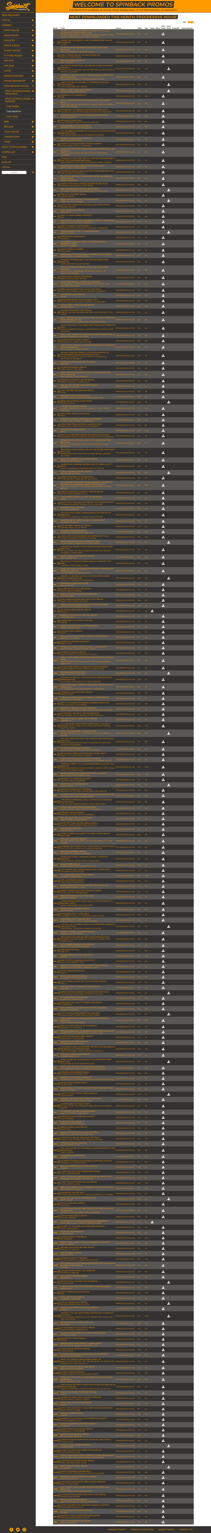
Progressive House (16, 86)
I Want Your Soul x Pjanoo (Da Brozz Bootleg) (84, 184)
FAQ (4, 157)
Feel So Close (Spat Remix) (73, 194)
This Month (13, 111)
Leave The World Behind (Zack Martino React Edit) (86, 1177)
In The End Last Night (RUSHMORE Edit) (80, 713)
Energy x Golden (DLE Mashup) (76, 1077)
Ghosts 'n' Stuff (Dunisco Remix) (77, 1429)
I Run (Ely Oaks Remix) (71, 1122)
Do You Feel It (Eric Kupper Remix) (77, 305)
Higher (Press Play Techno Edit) (77, 955)
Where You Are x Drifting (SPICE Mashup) (81, 1397)
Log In (6, 167)
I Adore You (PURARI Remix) (74, 406)
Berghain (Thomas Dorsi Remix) (76, 401)
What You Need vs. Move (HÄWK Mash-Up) (81, 1359)
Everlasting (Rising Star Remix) (76, 276)
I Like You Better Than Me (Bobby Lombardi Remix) (86, 1286)
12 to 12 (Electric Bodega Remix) (76, 1510)
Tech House (11, 131)
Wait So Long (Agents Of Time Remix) (79, 1026)
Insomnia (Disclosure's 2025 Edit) (77, 1322)
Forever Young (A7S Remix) (74, 531)
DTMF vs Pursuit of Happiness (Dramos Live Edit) (85, 1505)
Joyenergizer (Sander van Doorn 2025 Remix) (83, 1494)
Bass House (11, 35)
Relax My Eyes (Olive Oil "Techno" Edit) (80, 1132)
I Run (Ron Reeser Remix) (73, 1155)
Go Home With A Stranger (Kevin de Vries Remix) (84, 1221)
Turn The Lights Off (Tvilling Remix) (79, 1182)
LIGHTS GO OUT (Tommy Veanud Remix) (79, 1093)
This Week (12, 106)
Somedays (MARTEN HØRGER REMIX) (77, 380)
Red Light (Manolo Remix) (73, 839)
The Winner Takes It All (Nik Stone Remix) (81, 497)
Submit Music (166, 1529)
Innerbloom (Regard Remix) (74, 583)
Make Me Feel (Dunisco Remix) (75, 1349)
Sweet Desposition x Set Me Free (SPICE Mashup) (84, 885)
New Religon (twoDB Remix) (75, 1041)
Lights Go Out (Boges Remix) (74, 784)
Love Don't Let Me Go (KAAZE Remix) (78, 1111)
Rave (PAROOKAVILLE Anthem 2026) (77, 896)
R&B (6, 121)
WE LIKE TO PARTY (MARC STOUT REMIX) (79, 718)
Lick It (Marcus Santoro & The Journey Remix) (83, 981)
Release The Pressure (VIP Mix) (76, 779)
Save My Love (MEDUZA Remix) (75, 1434)
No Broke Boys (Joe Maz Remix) (76, 589)
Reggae (9, 126)
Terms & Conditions (142, 1529)
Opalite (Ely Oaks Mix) (71, 828)
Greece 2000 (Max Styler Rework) (77, 477)
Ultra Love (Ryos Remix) (72, 1372)
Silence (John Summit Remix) (75, 340)
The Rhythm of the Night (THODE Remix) (81, 987)
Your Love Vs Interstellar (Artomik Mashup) (83, 1333)
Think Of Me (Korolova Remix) (75, 748)
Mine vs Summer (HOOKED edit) (76, 1471)
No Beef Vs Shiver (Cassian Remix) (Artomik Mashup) (86, 1161)
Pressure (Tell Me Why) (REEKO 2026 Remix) (81, 1002)
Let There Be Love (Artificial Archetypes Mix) (83, 1008)
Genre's (6, 25)
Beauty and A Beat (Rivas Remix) (76, 90)
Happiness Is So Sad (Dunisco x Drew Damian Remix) (86, 254)
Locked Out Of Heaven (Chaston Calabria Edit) (84, 110)
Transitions (12, 136)
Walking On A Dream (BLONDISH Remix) (79, 385)
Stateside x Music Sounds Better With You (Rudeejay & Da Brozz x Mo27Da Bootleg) (88, 1048)
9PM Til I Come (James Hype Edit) (76, 215)
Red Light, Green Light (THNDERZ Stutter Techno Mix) (87, 1187)
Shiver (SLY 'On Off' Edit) (73, 1192)
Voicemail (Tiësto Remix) (73, 294)
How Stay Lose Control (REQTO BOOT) (79, 823)
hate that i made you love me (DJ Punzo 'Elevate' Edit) (88, 334)
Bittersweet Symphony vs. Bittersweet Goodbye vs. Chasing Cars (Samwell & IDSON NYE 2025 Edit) (87, 483)
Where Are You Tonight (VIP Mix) (77, 620)
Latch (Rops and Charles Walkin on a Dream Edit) (86, 869)
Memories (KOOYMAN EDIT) (73, 672)
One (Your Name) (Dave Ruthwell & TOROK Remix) (85, 697)
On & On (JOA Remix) (70, 864)
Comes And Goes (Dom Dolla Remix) (78, 362)
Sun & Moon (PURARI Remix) (74, 1500)
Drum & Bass (12, 45)
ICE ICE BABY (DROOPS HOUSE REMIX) (77, 944)
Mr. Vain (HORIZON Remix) (73, 60)
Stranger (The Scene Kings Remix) (77, 1461)
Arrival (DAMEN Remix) (72, 1413)
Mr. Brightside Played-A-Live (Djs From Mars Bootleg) (87, 171)
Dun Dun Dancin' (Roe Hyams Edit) (77, 1367)
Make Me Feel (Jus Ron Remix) (75, 908)
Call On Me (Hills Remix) (72, 210)
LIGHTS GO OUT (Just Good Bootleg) (78, 1198)
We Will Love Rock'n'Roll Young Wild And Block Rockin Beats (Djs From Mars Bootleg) (85, 353)
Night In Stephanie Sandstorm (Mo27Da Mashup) (85, 435)
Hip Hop (9, 60)
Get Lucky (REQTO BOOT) (72, 880)
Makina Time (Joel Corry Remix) (76, 310)
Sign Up (6, 162)
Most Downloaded (14, 147)
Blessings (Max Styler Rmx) (74, 1258)
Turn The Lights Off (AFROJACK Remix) (79, 626)
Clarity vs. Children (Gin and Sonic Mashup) (83, 1226)
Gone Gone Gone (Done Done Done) (78, 807)
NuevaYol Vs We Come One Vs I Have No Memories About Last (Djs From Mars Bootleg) (88, 159)
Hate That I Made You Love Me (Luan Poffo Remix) (85, 205)
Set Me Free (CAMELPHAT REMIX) (76, 525)
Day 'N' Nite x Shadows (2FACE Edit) (78, 960)
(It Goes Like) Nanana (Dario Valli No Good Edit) (84, 1354)
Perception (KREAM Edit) (73, 236)
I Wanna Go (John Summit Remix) (77, 692)
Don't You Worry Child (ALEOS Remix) (79, 459)
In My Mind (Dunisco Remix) (74, 976)
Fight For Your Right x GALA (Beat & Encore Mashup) (87, 1408)
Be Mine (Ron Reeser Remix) (74, 1083)
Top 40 (6, 20)
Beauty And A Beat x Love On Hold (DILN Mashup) (85, 1242)
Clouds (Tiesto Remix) (71, 631)
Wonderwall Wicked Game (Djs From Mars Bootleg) (87, 1088)
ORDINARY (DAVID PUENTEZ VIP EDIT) (78, 1116)
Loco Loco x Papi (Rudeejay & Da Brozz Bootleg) (85, 536)
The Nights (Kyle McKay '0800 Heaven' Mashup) (83, 1482)
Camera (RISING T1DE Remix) (74, 1237)
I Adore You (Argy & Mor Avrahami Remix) (81, 419)
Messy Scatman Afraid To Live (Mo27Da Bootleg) (85, 992)
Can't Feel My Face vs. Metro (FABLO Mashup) (83, 1067)
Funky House (12, 50)
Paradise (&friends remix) (73, 851)
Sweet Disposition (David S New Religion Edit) (83, 773)
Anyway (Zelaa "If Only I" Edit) (75, 1104)
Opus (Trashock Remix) (72, 249)
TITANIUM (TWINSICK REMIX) (74, 1143)
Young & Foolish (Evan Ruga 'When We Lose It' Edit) (86, 1439)
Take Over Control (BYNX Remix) (77, 1036)
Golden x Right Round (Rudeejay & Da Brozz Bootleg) (88, 794)
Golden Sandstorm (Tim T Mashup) (78, 1271)
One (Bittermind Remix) (72, 812)
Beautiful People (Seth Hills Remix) (78, 1476)
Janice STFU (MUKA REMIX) (73, 1338)
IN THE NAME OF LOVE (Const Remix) (78, 1328)
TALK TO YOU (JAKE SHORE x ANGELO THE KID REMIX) (85, 636)
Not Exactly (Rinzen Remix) (74, 1276)
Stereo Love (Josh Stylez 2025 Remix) (79, 615)
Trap (7, 142)
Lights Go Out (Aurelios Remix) (76, 1445)
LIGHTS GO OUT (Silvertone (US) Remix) (79, 1281)
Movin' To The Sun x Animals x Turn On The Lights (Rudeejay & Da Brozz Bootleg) (85, 32)
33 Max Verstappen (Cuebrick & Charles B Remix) (84, 667)
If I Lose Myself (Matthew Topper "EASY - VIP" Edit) (85, 724)
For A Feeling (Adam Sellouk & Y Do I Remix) (82, 599)
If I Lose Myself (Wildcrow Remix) (77, 875)
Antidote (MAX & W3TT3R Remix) (76, 789)
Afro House (11, 30)
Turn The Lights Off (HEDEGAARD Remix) (80, 1171)
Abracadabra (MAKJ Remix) (74, 1127)
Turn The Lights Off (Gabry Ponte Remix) (81, 1450)
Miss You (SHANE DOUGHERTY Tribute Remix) (82, 492)
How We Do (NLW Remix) (72, 1297)
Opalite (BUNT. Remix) (71, 1253)
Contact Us (186, 1529)
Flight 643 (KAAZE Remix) (73, 971)
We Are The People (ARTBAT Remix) (77, 1247)
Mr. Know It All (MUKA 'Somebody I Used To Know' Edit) (88, 221)
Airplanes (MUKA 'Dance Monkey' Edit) (79, 300)
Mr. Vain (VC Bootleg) (71, 120)
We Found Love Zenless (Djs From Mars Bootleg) (85, 937)
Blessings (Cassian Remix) (73, 652)
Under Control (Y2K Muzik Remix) (77, 932)
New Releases (10, 15)
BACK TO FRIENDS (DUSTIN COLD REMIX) (79, 1166)
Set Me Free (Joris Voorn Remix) (76, 818)
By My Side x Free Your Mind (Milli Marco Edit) (83, 753)
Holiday (9, 65)
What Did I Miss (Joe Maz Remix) (76, 1402)
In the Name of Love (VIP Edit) (75, 126)
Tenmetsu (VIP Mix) (70, 950)
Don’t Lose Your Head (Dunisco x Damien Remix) (84, 604)
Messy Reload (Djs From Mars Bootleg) (80, 541)
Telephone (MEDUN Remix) (73, 367)
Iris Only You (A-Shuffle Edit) (75, 396)
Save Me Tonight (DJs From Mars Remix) (80, 1516)
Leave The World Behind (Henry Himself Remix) (84, 965)
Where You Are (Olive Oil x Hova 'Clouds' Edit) (83, 647)
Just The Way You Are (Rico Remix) (77, 390)
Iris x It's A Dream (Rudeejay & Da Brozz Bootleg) (85, 703)
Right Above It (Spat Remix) (74, 1466)
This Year (12, 116)
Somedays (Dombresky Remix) (75, 1072)
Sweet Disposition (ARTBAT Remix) (77, 556)
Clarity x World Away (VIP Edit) (76, 138)
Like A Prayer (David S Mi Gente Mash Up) (80, 55)
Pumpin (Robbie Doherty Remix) (76, 472)
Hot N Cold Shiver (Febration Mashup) (80, 1013)
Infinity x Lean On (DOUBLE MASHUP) (78, 708)
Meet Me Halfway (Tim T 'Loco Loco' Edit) (81, 289)
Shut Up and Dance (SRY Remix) (76, 1521)
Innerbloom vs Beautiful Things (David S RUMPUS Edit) (88, 846)
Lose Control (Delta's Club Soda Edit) (80, 199)
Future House (13, 55)
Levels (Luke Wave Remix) (73, 429)
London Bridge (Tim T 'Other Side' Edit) (80, 231)
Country (9, 40)
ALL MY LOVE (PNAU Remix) (73, 1203)
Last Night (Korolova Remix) (75, 414)
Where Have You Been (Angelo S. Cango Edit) (83, 520)
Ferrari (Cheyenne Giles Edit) (75, 641)
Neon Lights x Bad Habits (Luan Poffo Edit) (82, 166)
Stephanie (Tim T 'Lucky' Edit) (75, 914)
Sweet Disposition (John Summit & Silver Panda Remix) (88, 1455)
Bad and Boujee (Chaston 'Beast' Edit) (80, 189)
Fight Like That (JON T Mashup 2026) (78, 731)
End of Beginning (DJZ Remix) (75, 1292)
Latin (7, 70)
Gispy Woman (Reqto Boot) (74, 1216)
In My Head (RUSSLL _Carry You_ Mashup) (80, 282)
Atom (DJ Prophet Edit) (72, 1231)
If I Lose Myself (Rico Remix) (74, 997)
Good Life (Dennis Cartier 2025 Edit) (79, 1424)
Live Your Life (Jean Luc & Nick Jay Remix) (80, 759)
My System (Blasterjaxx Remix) (76, 610)
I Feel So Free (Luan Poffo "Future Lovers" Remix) (85, 833)
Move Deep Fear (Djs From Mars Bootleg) (81, 424)
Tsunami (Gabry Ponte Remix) (75, 1054)
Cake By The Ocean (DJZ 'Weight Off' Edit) (81, 1098)
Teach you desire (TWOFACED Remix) (78, 1392)
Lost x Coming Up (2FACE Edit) (75, 226)
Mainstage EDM (14, 75)
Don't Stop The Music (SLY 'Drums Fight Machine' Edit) (87, 502)
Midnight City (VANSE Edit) (74, 95)
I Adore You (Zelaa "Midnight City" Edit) (80, 1138)
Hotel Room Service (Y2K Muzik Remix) (79, 1308)
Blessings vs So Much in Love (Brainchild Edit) (84, 1418)
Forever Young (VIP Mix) (72, 507)
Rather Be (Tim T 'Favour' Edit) (76, 919)
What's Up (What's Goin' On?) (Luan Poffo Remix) (84, 115)
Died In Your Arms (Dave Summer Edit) (79, 594)
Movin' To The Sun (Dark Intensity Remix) (81, 144)
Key (184, 22)
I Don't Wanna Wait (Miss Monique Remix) (81, 890)
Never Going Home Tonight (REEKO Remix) (81, 1343)
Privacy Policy (117, 1529)
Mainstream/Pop (14, 81)
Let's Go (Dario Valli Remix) (74, 1302)
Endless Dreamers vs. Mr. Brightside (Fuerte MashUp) (87, 1031)
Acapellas (8, 152)
